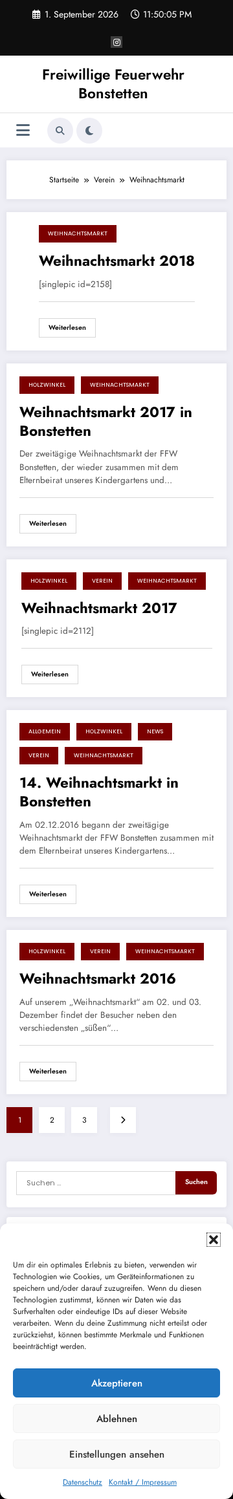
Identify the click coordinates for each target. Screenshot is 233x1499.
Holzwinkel (46, 385)
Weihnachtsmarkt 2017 (99, 608)
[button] (213, 1239)
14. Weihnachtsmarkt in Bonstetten (99, 792)
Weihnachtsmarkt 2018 (117, 261)
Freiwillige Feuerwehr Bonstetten (113, 83)
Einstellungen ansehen (116, 1454)
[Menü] (23, 130)
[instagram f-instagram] (116, 42)
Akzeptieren (116, 1383)
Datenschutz (82, 1482)
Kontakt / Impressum (143, 1482)
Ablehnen (116, 1419)
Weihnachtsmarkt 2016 (97, 978)
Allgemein (44, 731)
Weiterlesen (67, 327)
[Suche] (60, 130)
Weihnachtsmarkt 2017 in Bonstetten (105, 422)
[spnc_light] (89, 131)
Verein (102, 581)
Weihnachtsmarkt (77, 233)
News (155, 731)
